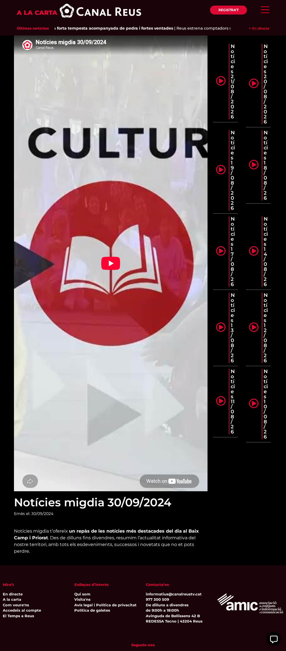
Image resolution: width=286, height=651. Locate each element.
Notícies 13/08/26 (233, 328)
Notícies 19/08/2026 (233, 170)
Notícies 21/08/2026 (233, 81)
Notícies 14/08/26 (266, 251)
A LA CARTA (37, 12)
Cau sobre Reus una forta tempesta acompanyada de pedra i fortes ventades (85, 28)
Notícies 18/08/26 (266, 165)
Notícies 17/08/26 (233, 251)
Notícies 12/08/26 (266, 328)
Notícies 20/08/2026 (266, 84)
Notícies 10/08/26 (266, 404)
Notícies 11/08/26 (233, 401)
